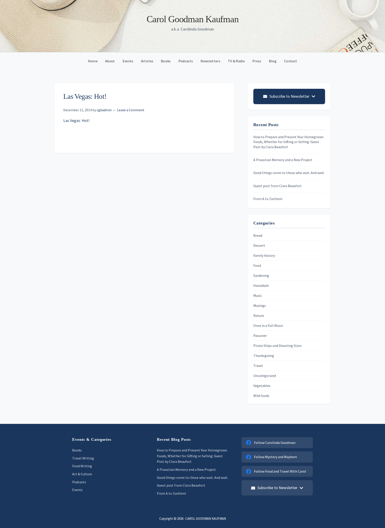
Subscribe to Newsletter (289, 96)
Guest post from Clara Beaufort (277, 186)
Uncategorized (264, 375)
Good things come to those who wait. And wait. (289, 172)
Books (77, 450)
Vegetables (261, 385)
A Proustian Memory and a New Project (282, 160)
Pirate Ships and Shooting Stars (277, 345)
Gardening (261, 275)
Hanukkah (261, 285)
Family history (264, 255)
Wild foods (261, 395)
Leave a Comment (130, 110)
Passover (260, 335)
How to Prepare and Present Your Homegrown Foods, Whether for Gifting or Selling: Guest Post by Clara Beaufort (288, 142)
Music (257, 295)
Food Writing (82, 466)
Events (77, 490)
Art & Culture (82, 474)
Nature (258, 315)
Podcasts (79, 482)
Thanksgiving (263, 355)
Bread (257, 235)
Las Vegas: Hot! (76, 120)
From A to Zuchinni (267, 198)
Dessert (259, 245)
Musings (259, 305)
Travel (258, 365)
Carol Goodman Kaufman (193, 19)
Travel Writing (83, 458)
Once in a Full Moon (268, 325)
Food (257, 265)
